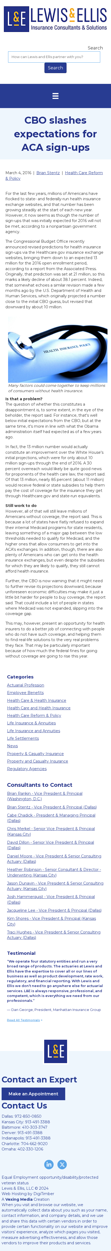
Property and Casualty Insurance (37, 761)
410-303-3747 (34, 1127)
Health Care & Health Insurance (36, 700)
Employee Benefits (25, 692)
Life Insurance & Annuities (31, 723)
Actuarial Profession (25, 685)
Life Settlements (23, 738)
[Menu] (55, 96)
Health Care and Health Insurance (39, 708)
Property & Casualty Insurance (35, 753)
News (12, 746)
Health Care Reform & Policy (34, 715)
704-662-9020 (34, 1143)
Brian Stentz (48, 172)
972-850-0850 (28, 1116)
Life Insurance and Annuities (33, 730)
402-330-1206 (30, 1149)
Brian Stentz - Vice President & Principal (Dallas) (52, 807)
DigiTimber (43, 1193)
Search (95, 48)
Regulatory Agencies (27, 768)
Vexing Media (19, 1199)
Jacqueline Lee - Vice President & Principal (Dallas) (54, 910)
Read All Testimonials (23, 1020)
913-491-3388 (37, 1122)
